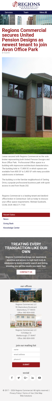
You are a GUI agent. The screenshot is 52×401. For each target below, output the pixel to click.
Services (9, 12)
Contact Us (26, 272)
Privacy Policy (15, 393)
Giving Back (8, 223)
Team (26, 12)
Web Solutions (26, 396)
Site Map (38, 393)
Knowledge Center (11, 228)
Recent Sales (9, 214)
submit (26, 365)
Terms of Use (28, 393)
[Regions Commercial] (26, 5)
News (5, 219)
